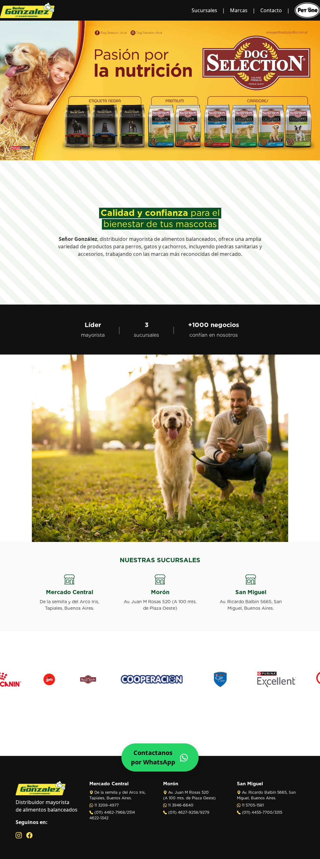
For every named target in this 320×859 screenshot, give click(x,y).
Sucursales (204, 10)
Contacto (271, 10)
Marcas (239, 10)
